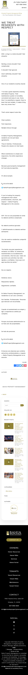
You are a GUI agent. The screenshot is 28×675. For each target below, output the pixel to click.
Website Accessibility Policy (14, 668)
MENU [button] (25, 7)
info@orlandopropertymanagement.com (13, 666)
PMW (14, 647)
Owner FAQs (14, 555)
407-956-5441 (21, 4)
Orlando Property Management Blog (11, 13)
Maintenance (14, 582)
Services (14, 559)
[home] (5, 4)
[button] (5, 414)
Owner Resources (14, 552)
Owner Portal (14, 562)
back (4, 394)
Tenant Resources (14, 575)
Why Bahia (9, 491)
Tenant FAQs (14, 579)
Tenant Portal (14, 586)
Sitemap (9, 649)
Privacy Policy (18, 649)
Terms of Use (15, 651)
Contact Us (14, 540)
